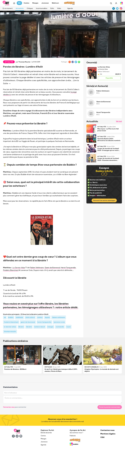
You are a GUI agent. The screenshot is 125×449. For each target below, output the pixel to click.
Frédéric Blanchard (10, 270)
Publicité (73, 436)
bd (5, 317)
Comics (43, 436)
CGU (102, 437)
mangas (50, 327)
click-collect (30, 317)
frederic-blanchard (11, 322)
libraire (21, 327)
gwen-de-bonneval (28, 322)
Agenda (70, 8)
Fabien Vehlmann (37, 267)
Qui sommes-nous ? (76, 433)
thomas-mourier (10, 331)
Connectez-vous (9, 407)
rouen (68, 327)
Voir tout (119, 121)
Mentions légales (107, 434)
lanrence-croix (59, 322)
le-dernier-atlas (10, 327)
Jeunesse (44, 442)
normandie (60, 327)
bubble (10, 317)
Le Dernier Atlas (18, 267)
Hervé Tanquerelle (68, 267)
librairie (29, 327)
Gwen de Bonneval (52, 267)
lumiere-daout (39, 327)
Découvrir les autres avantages (104, 200)
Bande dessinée (46, 433)
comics (39, 317)
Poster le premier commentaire (109, 407)
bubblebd (19, 317)
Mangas (43, 439)
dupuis (47, 317)
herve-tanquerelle (44, 322)
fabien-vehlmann (58, 317)
